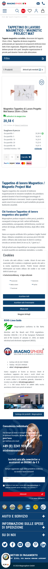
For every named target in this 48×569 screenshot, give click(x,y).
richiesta (38, 149)
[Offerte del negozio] (23, 11)
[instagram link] (28, 544)
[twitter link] (4, 544)
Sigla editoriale (26, 275)
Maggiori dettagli (24, 314)
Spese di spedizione (21, 125)
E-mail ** (8, 478)
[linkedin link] (43, 544)
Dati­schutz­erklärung (11, 275)
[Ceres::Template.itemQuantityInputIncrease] (17, 157)
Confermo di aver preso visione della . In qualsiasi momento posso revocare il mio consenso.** (22, 486)
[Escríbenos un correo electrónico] (38, 3)
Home (4, 17)
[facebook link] (12, 544)
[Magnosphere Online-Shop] (14, 3)
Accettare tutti (24, 296)
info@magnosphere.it (21, 367)
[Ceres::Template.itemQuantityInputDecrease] (6, 157)
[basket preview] (42, 11)
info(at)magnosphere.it (26, 382)
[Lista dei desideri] (29, 11)
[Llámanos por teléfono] (43, 3)
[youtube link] (20, 544)
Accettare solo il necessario (24, 303)
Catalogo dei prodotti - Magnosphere (28, 414)
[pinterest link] (35, 544)
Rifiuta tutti (24, 309)
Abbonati (23, 494)
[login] (36, 11)
